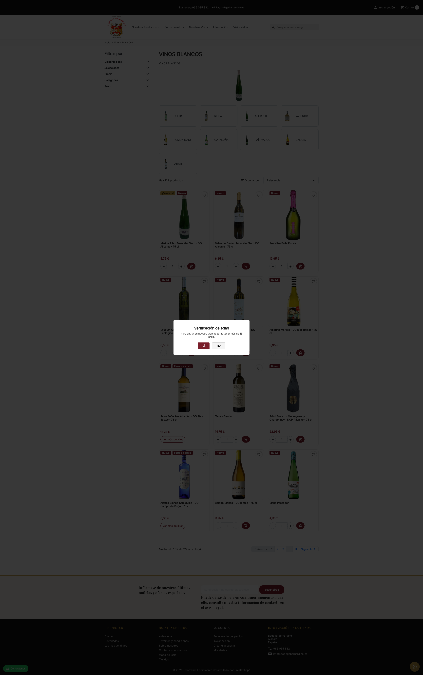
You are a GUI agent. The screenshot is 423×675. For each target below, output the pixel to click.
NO (219, 345)
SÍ (203, 345)
